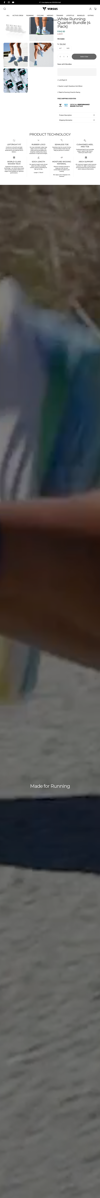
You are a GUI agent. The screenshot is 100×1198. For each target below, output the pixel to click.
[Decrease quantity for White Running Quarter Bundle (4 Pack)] (60, 56)
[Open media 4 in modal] (41, 55)
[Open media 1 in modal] (16, 29)
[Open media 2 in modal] (41, 29)
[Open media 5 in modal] (16, 81)
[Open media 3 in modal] (16, 55)
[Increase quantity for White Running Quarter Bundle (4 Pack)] (68, 56)
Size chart (63, 44)
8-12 (68, 48)
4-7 (60, 48)
